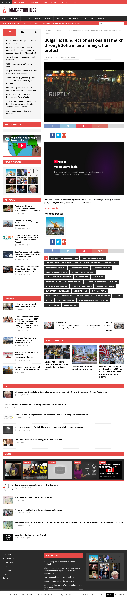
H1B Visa (113, 282)
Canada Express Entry (78, 267)
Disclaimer (55, 2)
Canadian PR (98, 277)
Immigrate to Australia (82, 286)
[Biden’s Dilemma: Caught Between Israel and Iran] (8, 306)
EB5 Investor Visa (53, 282)
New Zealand (74, 19)
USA (91, 19)
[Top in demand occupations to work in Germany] (33, 172)
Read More (119, 594)
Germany (48, 19)
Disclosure (6, 2)
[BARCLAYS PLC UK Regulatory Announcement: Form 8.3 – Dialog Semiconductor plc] (8, 417)
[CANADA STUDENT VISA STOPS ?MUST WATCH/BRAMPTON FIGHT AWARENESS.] (110, 470)
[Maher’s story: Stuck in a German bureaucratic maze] (8, 512)
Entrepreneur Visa (73, 282)
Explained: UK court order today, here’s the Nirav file (38, 439)
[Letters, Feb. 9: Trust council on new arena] (84, 354)
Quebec (49, 300)
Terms (74, 2)
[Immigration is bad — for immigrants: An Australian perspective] (35, 470)
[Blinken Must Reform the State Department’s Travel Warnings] (22, 189)
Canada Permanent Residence (58, 277)
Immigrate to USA (99, 291)
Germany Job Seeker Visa (95, 282)
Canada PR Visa (82, 277)
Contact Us (101, 19)
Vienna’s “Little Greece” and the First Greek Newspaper (27, 368)
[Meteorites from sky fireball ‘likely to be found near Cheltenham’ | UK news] (8, 430)
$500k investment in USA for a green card (59, 581)
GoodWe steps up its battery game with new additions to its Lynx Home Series (28, 254)
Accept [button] (109, 594)
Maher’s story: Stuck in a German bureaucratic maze (38, 510)
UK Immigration (53, 305)
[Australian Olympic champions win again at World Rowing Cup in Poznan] (11, 189)
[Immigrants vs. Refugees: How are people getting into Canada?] (85, 470)
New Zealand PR (103, 296)
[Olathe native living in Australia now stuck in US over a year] (8, 223)
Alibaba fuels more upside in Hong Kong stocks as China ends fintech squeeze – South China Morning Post (21, 50)
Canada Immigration (101, 267)
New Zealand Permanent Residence (77, 296)
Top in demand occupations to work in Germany (36, 485)
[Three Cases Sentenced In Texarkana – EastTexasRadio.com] (8, 355)
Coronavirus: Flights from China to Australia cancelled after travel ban (56, 365)
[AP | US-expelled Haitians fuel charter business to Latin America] (22, 180)
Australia (14, 19)
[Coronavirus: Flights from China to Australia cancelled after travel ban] (57, 352)
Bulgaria (26, 19)
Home (4, 19)
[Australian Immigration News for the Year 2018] (60, 470)
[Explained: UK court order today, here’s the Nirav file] (8, 442)
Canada (37, 19)
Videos (72, 57)
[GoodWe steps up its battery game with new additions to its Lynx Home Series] (8, 254)
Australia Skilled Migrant (93, 258)
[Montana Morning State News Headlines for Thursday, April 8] (8, 340)
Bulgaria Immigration (55, 267)
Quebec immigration (65, 300)
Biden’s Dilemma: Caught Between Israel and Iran (26, 305)
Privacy (65, 2)
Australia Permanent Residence (64, 258)
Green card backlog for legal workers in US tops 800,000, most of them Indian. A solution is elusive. (111, 371)
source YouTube (51, 208)
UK (85, 19)
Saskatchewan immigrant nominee (93, 300)
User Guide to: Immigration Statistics (31, 535)
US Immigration (70, 305)
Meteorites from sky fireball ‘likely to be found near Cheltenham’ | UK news (49, 427)
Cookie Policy (35, 2)
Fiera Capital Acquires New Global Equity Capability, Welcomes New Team (27, 269)
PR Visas (117, 296)
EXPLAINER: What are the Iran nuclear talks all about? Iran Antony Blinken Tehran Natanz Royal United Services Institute (69, 522)
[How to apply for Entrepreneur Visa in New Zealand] (11, 172)
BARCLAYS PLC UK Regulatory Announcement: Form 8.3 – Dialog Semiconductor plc (51, 414)
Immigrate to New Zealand (57, 291)
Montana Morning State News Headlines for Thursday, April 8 (25, 340)
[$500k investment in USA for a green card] (11, 180)
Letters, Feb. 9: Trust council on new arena (82, 368)
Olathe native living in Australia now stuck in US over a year (26, 222)
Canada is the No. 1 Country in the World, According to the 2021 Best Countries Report (27, 238)
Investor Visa (52, 296)
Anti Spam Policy (20, 2)
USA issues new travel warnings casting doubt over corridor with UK (35, 404)
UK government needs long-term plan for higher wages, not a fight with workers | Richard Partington (21, 104)
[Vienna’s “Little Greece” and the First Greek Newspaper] (8, 370)
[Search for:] (111, 23)
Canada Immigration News (83, 272)
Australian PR (111, 263)
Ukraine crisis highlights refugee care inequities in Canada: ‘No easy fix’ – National (20, 80)
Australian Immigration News (88, 263)
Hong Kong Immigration (56, 286)
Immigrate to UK (80, 291)
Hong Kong (60, 19)
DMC (45, 2)
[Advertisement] (73, 314)
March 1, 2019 (53, 57)
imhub (63, 57)
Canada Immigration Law (56, 272)
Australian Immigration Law (58, 263)
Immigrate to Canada (105, 286)
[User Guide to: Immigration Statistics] (8, 537)
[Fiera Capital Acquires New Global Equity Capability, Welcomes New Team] (8, 269)
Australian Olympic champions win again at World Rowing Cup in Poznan (27, 208)
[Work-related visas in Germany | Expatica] (8, 500)
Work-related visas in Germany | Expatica (33, 497)
